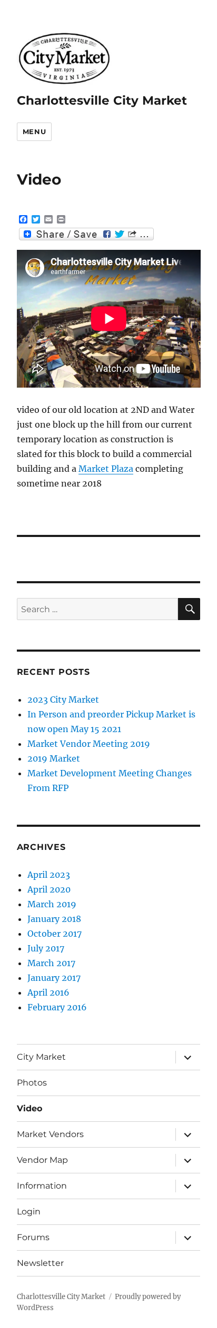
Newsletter (40, 1263)
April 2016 (48, 992)
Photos (32, 1083)
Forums (33, 1237)
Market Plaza (105, 468)
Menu (34, 131)
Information (42, 1186)
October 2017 (54, 933)
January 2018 (54, 919)
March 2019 (51, 904)
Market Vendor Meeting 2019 (88, 743)
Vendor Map (42, 1160)
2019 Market (53, 758)
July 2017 (45, 948)
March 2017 (51, 963)
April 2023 (48, 874)
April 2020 (49, 889)
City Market (41, 1057)
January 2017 (54, 977)
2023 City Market (63, 699)
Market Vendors (50, 1134)
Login (29, 1212)
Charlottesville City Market (102, 100)
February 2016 (57, 1007)
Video (29, 1108)
